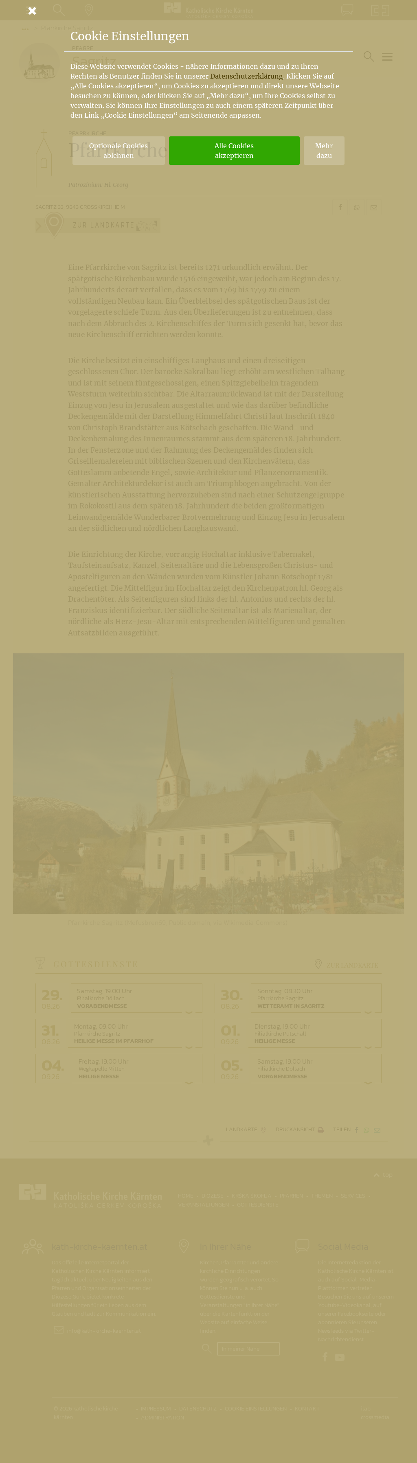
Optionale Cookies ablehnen (118, 151)
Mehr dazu (324, 151)
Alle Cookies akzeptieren (234, 151)
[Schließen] (208, 10)
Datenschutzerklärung (246, 76)
